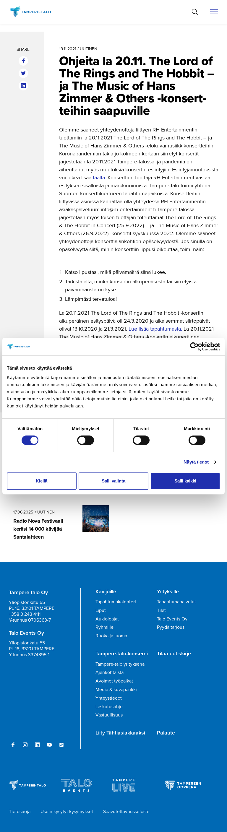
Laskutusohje (109, 706)
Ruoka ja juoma (111, 635)
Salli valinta (113, 480)
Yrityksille (168, 591)
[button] (194, 12)
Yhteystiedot (108, 698)
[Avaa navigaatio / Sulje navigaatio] (214, 11)
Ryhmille (104, 627)
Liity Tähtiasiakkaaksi (120, 732)
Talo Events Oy (172, 618)
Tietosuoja (19, 811)
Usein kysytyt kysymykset (66, 811)
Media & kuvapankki (116, 689)
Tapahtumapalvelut (176, 601)
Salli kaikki (185, 480)
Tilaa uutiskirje (174, 653)
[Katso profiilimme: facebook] (13, 745)
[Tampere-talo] (33, 12)
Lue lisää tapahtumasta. (155, 328)
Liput (100, 610)
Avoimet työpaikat (114, 680)
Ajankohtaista (109, 672)
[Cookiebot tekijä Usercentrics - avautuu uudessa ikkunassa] (194, 346)
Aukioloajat (107, 618)
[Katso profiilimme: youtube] (49, 745)
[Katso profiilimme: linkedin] (37, 745)
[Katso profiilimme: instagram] (25, 745)
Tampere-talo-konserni (121, 653)
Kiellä (41, 480)
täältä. (99, 177)
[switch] (85, 440)
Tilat (161, 610)
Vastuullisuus (109, 714)
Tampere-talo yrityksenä (120, 664)
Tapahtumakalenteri (115, 601)
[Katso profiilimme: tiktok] (61, 745)
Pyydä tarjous (170, 627)
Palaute (166, 732)
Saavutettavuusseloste (126, 811)
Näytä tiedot (196, 461)
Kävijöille (105, 591)
